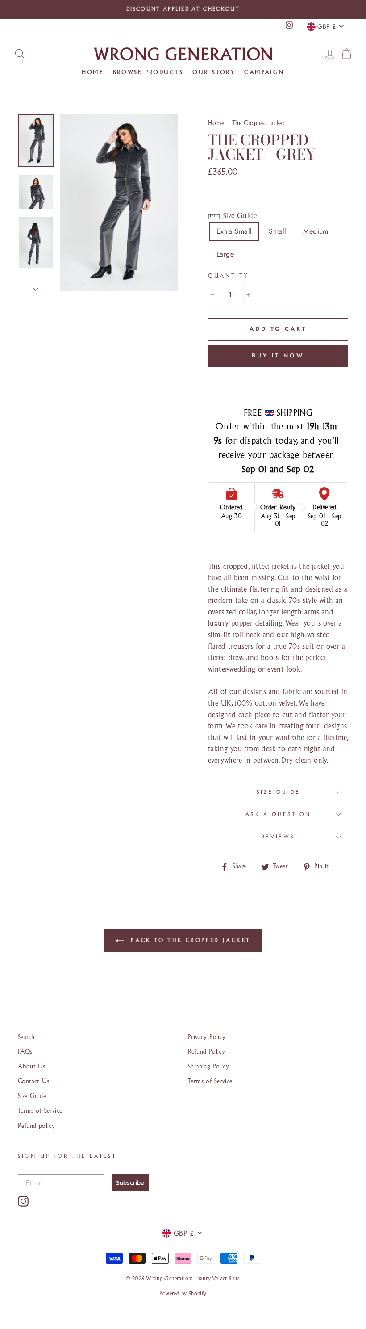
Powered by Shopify (182, 1294)
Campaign (264, 73)
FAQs (25, 1052)
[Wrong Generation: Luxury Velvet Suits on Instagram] (23, 1201)
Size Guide (278, 792)
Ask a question (278, 814)
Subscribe (130, 1182)
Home (93, 73)
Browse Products (148, 73)
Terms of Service (40, 1111)
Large (225, 254)
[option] (183, 9)
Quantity (228, 276)
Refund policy (36, 1126)
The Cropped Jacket (258, 123)
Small (277, 231)
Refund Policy (206, 1052)
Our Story (213, 73)
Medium (315, 231)
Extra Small (234, 231)
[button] (278, 217)
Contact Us (33, 1082)
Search (26, 1037)
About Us (31, 1067)
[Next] (36, 286)
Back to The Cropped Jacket (189, 940)
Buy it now (278, 355)
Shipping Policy (208, 1067)
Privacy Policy (207, 1037)
